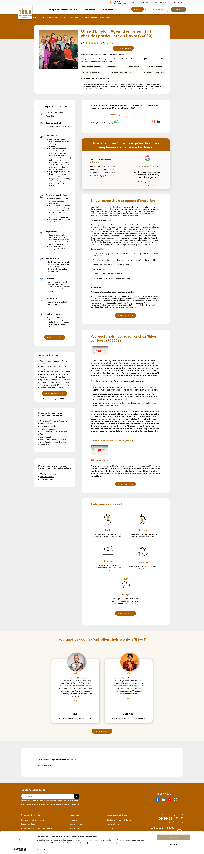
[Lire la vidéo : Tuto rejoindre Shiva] (99, 450)
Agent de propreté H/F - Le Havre (54, 385)
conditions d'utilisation (62, 800)
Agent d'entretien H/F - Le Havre (54, 374)
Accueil (35, 17)
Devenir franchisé (76, 828)
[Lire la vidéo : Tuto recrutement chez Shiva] (99, 351)
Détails (38, 849)
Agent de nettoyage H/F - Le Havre (55, 379)
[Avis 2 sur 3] (103, 176)
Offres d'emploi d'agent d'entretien (54, 17)
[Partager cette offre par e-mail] (153, 122)
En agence (74, 820)
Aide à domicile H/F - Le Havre (53, 377)
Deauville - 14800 (47, 479)
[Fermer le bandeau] (195, 835)
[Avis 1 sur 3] (101, 176)
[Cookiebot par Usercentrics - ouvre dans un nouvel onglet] (20, 849)
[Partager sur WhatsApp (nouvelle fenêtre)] (116, 122)
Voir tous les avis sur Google (148, 186)
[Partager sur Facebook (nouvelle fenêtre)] (111, 122)
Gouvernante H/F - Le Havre (52, 387)
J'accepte (173, 837)
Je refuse (173, 844)
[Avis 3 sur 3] (106, 176)
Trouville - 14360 (47, 476)
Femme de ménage (77, 824)
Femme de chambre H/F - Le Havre (55, 382)
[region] (103, 169)
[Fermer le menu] (0, 9)
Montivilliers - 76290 (49, 474)
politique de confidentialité (47, 800)
